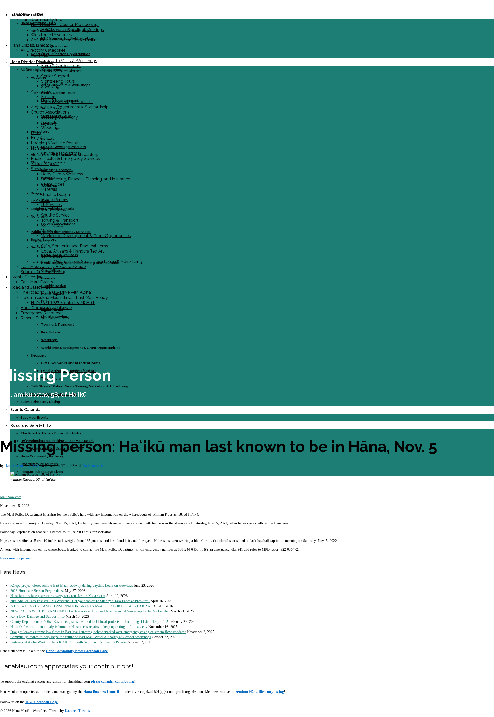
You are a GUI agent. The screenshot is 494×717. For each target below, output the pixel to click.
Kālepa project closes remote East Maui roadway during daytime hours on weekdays (71, 586)
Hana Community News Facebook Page (77, 651)
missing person (20, 558)
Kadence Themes (77, 711)
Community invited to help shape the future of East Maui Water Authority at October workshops (80, 637)
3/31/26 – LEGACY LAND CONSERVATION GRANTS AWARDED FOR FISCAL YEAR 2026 (81, 606)
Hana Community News (22, 466)
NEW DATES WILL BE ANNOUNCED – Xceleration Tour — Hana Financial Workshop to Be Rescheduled (90, 611)
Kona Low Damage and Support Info (37, 616)
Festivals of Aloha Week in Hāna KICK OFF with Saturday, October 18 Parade (68, 642)
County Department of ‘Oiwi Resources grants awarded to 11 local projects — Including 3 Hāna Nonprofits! (89, 622)
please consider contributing (113, 681)
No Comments (93, 466)
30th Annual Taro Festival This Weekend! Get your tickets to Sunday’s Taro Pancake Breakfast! (80, 601)
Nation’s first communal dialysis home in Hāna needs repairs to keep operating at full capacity (78, 627)
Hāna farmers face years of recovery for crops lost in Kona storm (57, 596)
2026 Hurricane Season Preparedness (37, 591)
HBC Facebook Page (41, 702)
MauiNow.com (10, 497)
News (4, 558)
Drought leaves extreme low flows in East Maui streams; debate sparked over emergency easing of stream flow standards (98, 632)
